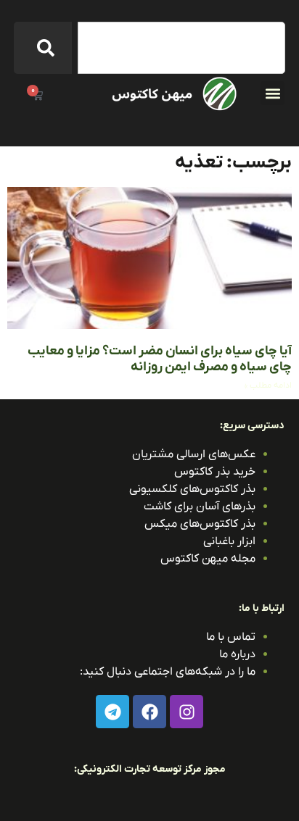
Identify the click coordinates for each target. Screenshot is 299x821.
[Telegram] (112, 711)
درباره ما (237, 654)
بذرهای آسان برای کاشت (199, 506)
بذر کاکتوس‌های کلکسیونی (192, 489)
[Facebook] (149, 711)
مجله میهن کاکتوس (207, 558)
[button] (272, 93)
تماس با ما (230, 637)
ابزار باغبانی (229, 541)
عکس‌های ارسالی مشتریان (193, 454)
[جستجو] (43, 48)
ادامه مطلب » (268, 385)
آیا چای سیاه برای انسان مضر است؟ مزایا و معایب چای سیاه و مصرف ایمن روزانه (160, 359)
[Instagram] (186, 711)
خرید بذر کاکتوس (214, 471)
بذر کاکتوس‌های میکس (199, 524)
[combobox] (181, 48)
